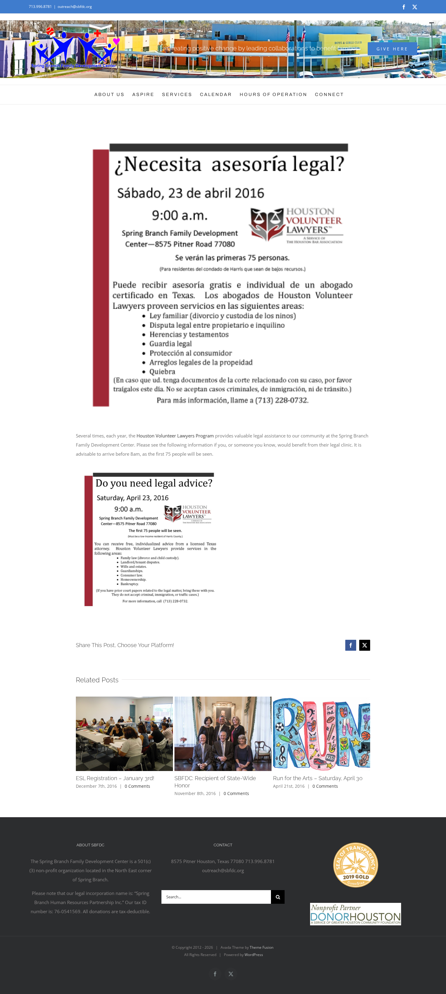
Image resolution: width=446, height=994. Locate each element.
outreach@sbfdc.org (75, 6)
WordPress (254, 954)
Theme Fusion (261, 947)
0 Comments (137, 786)
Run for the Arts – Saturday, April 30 (318, 778)
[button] (80, 746)
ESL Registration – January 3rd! (115, 778)
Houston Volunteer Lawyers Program (175, 436)
